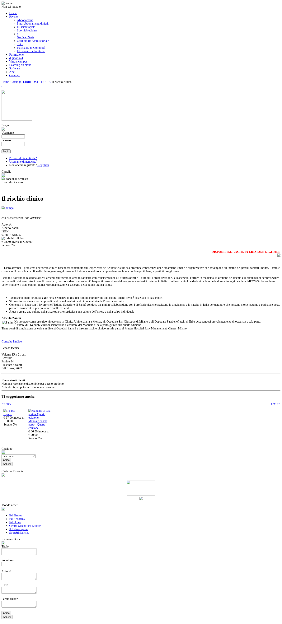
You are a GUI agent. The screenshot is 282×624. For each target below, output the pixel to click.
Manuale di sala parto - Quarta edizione (37, 424)
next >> (275, 403)
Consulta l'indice (12, 341)
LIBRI (27, 81)
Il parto (7, 414)
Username (8, 132)
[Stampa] (8, 207)
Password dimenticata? (23, 158)
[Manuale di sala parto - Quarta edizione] (39, 417)
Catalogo (16, 81)
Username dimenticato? (23, 161)
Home (5, 81)
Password (7, 140)
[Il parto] (9, 410)
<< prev (6, 403)
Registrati (43, 165)
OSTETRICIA (42, 81)
